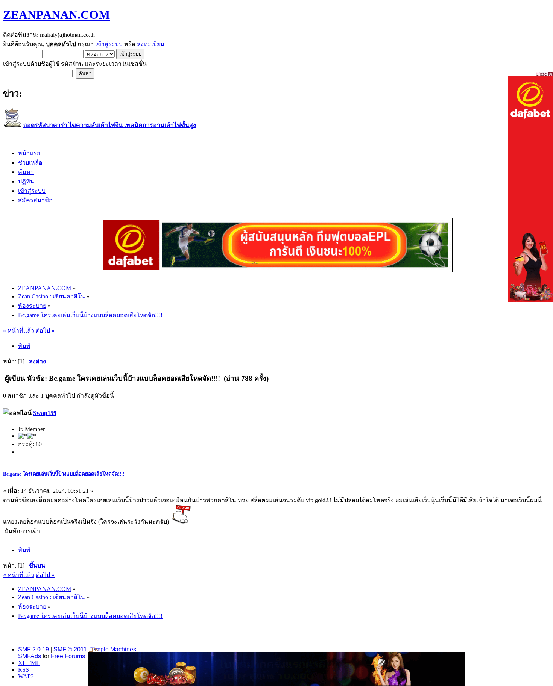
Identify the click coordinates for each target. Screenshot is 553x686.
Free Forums (68, 656)
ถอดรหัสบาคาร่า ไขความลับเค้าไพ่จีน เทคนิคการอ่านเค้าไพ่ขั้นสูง (109, 125)
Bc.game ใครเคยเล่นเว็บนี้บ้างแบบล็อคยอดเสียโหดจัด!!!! (63, 474)
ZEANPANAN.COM (56, 14)
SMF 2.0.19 (33, 649)
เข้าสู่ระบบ (109, 44)
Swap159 (44, 413)
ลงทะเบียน (150, 44)
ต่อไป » (45, 330)
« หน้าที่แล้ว (18, 330)
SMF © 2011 (70, 649)
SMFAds (29, 656)
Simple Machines (113, 649)
